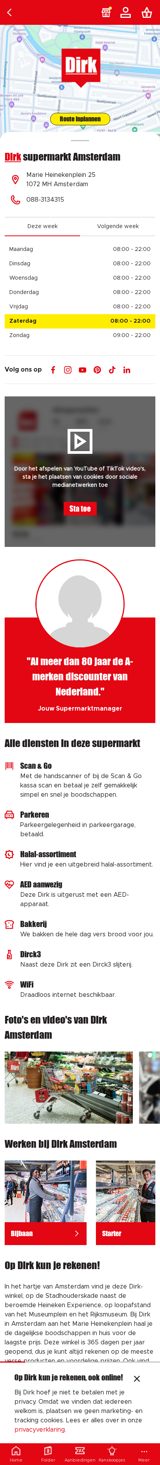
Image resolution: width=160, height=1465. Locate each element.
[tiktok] (112, 370)
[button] (106, 12)
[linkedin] (126, 370)
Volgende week (118, 226)
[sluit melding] (137, 1380)
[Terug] (9, 12)
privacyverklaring (39, 1430)
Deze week (42, 226)
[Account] (127, 12)
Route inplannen (80, 119)
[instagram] (67, 370)
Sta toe (80, 508)
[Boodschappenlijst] (148, 12)
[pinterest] (97, 370)
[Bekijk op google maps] (80, 83)
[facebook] (53, 370)
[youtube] (82, 370)
